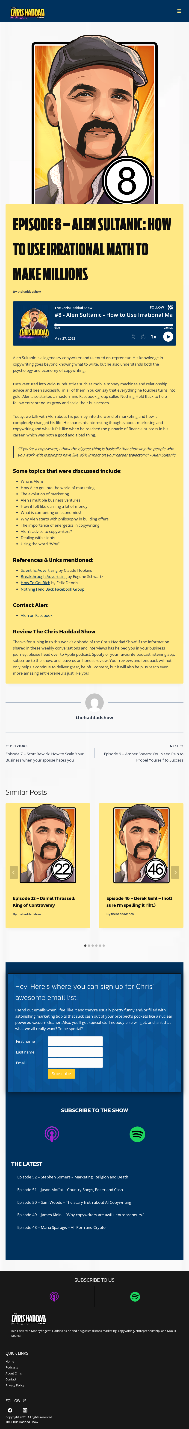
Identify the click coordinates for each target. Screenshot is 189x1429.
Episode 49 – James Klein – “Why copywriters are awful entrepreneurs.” (80, 1214)
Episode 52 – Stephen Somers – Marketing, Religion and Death (72, 1177)
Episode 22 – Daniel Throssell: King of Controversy (44, 902)
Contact (11, 1379)
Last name (25, 1052)
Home (10, 1361)
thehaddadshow (29, 291)
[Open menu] (179, 10)
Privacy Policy (15, 1385)
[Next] (175, 872)
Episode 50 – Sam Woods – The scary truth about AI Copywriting (74, 1202)
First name (25, 1041)
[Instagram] (25, 1410)
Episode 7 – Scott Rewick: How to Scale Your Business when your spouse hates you (45, 753)
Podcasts (12, 1367)
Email (21, 1062)
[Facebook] (10, 1410)
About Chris (14, 1373)
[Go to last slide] (14, 872)
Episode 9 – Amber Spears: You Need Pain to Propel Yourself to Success (143, 753)
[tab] (85, 945)
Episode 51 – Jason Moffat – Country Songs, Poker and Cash (70, 1189)
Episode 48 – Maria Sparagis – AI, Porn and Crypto (61, 1227)
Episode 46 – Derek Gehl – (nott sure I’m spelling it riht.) (139, 902)
